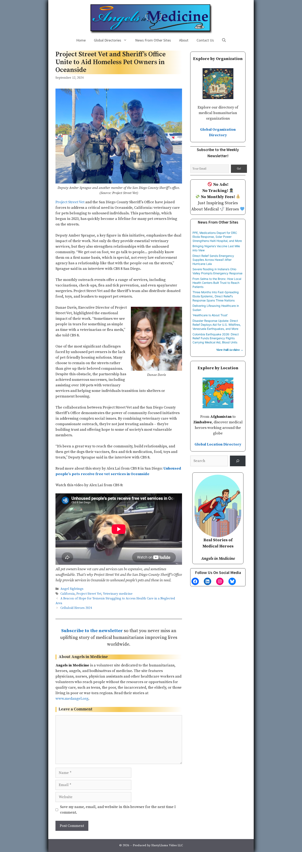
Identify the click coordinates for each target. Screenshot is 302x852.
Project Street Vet (69, 202)
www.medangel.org (71, 698)
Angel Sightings (71, 589)
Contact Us (205, 40)
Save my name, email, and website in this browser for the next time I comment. (118, 810)
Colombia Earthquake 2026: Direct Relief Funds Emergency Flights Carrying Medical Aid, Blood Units (215, 338)
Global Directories (107, 40)
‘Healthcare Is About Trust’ (210, 315)
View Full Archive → (229, 350)
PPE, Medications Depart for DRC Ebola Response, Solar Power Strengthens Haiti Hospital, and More (217, 236)
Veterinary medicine (118, 594)
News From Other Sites (153, 40)
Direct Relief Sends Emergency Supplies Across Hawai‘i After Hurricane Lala (213, 260)
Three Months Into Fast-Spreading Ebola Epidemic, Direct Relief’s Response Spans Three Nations (215, 296)
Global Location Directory (218, 444)
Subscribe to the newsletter (92, 631)
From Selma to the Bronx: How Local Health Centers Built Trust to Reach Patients (216, 283)
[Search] (238, 461)
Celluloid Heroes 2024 (76, 608)
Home (81, 40)
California (67, 594)
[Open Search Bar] (224, 40)
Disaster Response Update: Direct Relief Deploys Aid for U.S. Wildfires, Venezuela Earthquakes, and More (216, 324)
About (183, 40)
